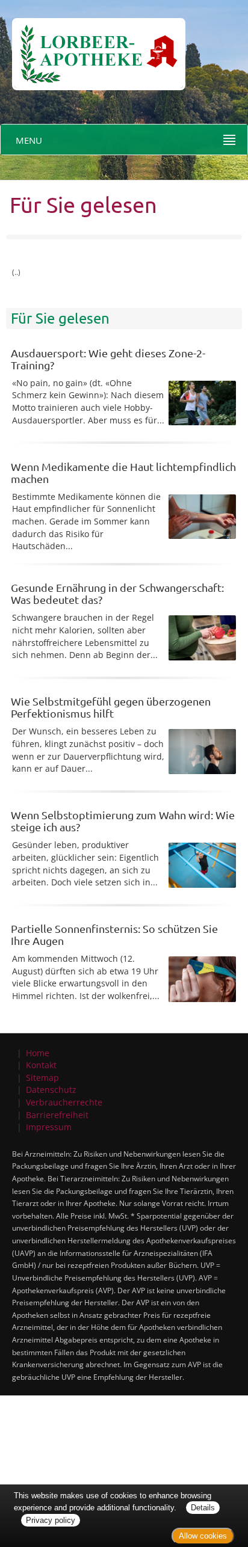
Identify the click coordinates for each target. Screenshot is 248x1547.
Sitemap (42, 1077)
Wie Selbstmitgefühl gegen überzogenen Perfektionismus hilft (111, 707)
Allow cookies (203, 1535)
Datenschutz (51, 1089)
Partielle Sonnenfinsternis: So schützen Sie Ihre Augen (114, 934)
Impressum (49, 1127)
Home (37, 1053)
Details (203, 1507)
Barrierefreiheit (57, 1115)
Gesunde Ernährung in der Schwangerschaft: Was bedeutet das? (117, 593)
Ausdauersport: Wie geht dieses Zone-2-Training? (108, 358)
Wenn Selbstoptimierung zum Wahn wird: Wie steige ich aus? (123, 820)
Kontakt (41, 1065)
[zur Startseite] (92, 44)
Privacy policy (50, 1520)
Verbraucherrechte (64, 1102)
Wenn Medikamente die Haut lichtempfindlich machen (123, 472)
